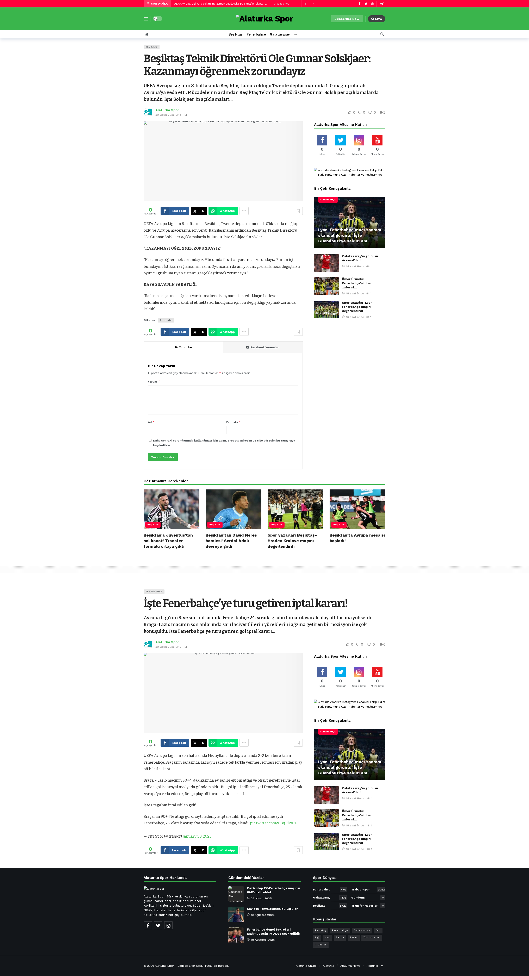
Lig (317, 937)
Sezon (340, 937)
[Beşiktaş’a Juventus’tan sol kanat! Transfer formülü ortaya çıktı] (171, 509)
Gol (378, 930)
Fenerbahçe (328, 199)
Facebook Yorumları (264, 347)
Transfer (320, 944)
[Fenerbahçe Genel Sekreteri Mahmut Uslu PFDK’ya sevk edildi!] (236, 935)
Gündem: (367, 897)
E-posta (233, 422)
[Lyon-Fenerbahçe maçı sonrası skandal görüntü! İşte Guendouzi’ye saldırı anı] (349, 222)
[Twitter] (366, 3)
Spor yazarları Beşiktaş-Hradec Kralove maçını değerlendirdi (292, 541)
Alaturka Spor (167, 110)
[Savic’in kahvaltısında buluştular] (236, 914)
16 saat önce (355, 317)
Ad (151, 422)
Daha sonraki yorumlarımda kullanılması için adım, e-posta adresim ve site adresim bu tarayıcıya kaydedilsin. (224, 443)
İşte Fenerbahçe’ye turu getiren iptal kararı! (246, 603)
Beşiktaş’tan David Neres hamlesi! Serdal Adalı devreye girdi (231, 541)
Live (378, 18)
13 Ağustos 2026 (263, 914)
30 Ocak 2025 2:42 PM (171, 646)
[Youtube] (372, 3)
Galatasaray (330, 897)
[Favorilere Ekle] (298, 211)
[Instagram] (168, 925)
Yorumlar (185, 347)
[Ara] (382, 34)
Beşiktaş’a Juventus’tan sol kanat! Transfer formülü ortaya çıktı (168, 541)
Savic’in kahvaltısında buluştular (272, 909)
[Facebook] (359, 3)
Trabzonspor (368, 889)
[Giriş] (382, 4)
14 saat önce (355, 266)
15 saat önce (355, 293)
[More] (295, 34)
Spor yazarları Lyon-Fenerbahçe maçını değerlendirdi (358, 307)
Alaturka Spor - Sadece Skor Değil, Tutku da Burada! (192, 965)
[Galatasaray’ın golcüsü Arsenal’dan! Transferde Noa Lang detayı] (326, 263)
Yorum (154, 381)
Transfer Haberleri (367, 905)
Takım (354, 937)
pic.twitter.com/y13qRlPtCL (273, 823)
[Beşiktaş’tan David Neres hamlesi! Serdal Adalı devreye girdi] (233, 509)
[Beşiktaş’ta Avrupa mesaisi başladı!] (357, 509)
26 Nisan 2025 (261, 898)
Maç (327, 937)
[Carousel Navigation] (309, 3)
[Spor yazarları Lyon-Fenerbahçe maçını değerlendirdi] (326, 309)
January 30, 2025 (197, 836)
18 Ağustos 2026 (263, 939)
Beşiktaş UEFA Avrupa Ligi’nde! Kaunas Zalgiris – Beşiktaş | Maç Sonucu (220, 3)
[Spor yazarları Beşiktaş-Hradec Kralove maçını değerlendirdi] (295, 509)
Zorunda (166, 320)
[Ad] (349, 172)
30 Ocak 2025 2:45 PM (171, 114)
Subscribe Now (347, 18)
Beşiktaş (151, 46)
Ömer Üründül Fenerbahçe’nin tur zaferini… (356, 283)
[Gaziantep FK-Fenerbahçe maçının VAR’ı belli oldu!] (236, 894)
